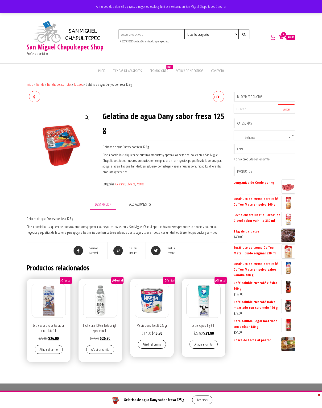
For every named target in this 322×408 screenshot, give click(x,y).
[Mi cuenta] (273, 37)
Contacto (217, 70)
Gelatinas (120, 184)
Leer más (202, 399)
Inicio (102, 70)
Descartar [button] (221, 6)
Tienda (40, 84)
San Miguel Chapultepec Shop (65, 46)
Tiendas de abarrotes (127, 70)
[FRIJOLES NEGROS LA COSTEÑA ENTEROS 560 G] (34, 96)
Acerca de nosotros (189, 70)
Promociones (161, 69)
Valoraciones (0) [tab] (140, 204)
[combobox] (265, 135)
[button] (87, 117)
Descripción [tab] (103, 204)
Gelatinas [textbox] (263, 137)
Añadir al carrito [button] (49, 349)
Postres (140, 184)
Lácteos (78, 84)
